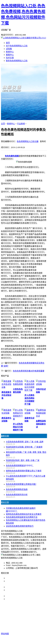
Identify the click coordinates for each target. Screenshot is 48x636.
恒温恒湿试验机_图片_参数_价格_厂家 (22, 460)
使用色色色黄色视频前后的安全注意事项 (23, 514)
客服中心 (10, 55)
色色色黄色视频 (12, 156)
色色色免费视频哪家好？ (19, 466)
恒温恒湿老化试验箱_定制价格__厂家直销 (24, 447)
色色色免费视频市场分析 (17, 495)
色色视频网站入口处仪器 (27, 141)
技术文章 (10, 58)
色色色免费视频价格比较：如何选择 (24, 599)
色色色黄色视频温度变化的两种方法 (21, 517)
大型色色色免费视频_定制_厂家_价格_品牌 (24, 442)
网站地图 (25, 626)
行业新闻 (21, 124)
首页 (8, 43)
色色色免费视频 (17, 615)
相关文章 (5, 502)
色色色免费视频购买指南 (17, 489)
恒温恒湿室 (27, 618)
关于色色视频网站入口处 (17, 46)
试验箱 (9, 49)
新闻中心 (10, 52)
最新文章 (5, 436)
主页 (3, 124)
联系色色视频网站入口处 (17, 61)
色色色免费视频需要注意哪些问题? (21, 484)
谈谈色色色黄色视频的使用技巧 (19, 526)
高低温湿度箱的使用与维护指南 (19, 578)
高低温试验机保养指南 (16, 587)
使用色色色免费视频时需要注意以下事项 (23, 471)
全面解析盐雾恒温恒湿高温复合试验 (21, 596)
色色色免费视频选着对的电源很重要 (28, 371)
